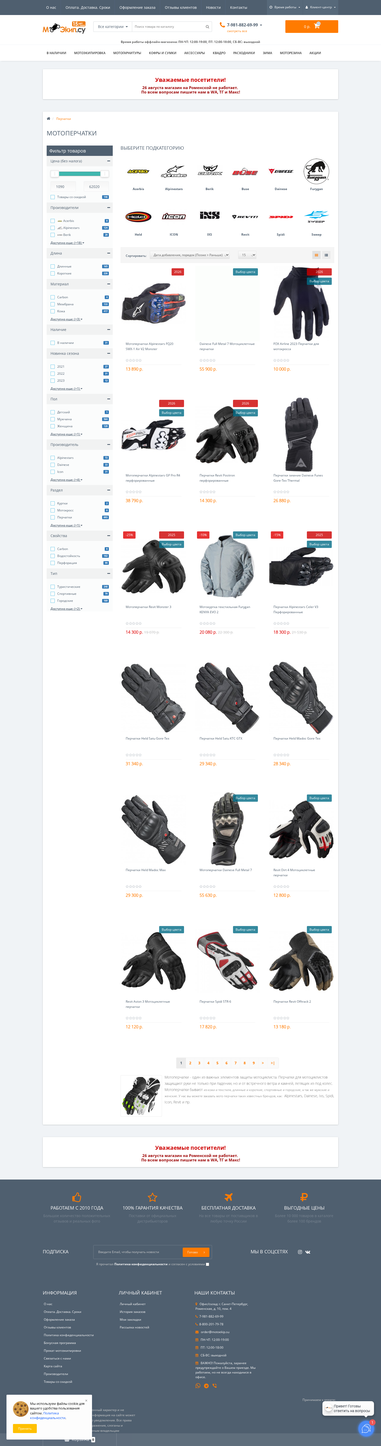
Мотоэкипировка (89, 53)
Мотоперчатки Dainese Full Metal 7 (226, 870)
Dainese (63, 464)
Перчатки (64, 517)
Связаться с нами (57, 1358)
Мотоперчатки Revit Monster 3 (148, 607)
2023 (61, 380)
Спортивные (66, 593)
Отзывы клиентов (181, 7)
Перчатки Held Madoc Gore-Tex (296, 738)
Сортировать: (136, 256)
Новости (213, 7)
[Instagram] (298, 1250)
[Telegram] (206, 1386)
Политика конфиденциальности (69, 1335)
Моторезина (291, 53)
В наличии (65, 343)
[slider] (54, 173)
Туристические (68, 586)
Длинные (64, 266)
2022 (61, 373)
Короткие (64, 273)
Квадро (219, 53)
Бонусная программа (60, 1343)
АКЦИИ (315, 53)
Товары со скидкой (71, 197)
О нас (51, 7)
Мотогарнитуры (127, 53)
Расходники (244, 53)
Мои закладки (130, 1319)
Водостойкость (68, 556)
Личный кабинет (133, 1304)
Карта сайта (53, 1366)
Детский (63, 412)
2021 (61, 366)
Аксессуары (194, 53)
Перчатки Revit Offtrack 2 (292, 1001)
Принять (25, 1428)
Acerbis (68, 221)
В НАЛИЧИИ (56, 53)
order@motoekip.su (214, 1332)
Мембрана (65, 304)
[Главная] (48, 119)
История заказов (132, 1312)
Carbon (62, 297)
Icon (60, 471)
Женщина (65, 426)
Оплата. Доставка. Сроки (88, 7)
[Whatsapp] (198, 1385)
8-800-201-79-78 (211, 1324)
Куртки (62, 503)
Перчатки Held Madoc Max (146, 870)
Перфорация (67, 563)
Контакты (238, 7)
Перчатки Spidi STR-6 (215, 1001)
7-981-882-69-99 (211, 1316)
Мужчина (64, 419)
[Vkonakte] (306, 1250)
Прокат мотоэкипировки (62, 1350)
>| (273, 1062)
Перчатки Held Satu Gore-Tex (147, 738)
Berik (66, 235)
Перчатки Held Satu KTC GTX (221, 738)
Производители (56, 1374)
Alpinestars (71, 228)
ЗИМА (267, 53)
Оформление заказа (137, 7)
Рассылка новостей (134, 1327)
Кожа (61, 311)
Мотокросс (65, 510)
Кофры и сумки (163, 53)
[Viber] (215, 1386)
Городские (65, 600)
